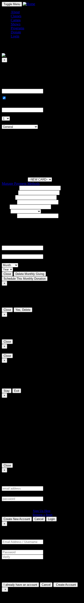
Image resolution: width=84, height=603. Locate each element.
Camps (16, 20)
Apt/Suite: (9, 202)
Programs (17, 28)
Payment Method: (14, 179)
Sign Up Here (41, 511)
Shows (15, 24)
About (15, 12)
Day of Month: (12, 114)
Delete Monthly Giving (29, 274)
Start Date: (9, 105)
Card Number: (12, 243)
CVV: (6, 252)
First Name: (10, 188)
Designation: (11, 122)
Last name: (9, 192)
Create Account (65, 584)
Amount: (8, 87)
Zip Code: (9, 216)
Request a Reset (42, 514)
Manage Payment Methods (21, 183)
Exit (16, 390)
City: (5, 207)
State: (6, 211)
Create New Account (17, 519)
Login (51, 519)
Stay (7, 390)
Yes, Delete (22, 309)
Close (7, 274)
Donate (16, 32)
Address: (8, 197)
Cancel (38, 519)
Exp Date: (9, 261)
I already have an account (20, 584)
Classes (16, 16)
